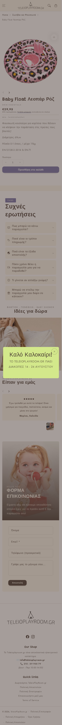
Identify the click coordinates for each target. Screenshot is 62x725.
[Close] (54, 351)
